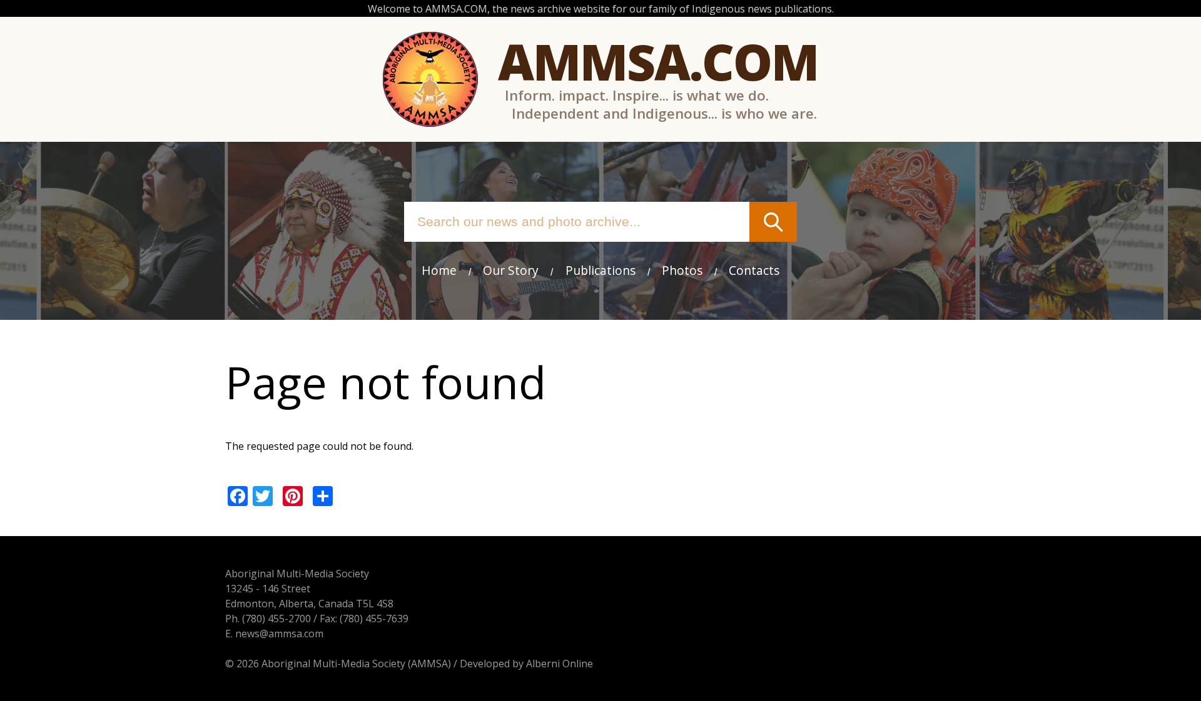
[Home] (430, 79)
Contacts (754, 270)
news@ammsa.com (279, 633)
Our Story (511, 270)
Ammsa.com (658, 61)
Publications (600, 270)
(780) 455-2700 (276, 618)
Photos (682, 270)
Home (439, 270)
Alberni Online (559, 663)
